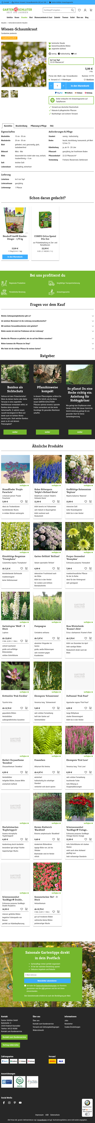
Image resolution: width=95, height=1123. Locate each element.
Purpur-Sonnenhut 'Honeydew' (75, 558)
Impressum (39, 1115)
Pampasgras (40, 626)
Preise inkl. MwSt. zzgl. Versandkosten (63, 76)
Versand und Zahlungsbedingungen (46, 1027)
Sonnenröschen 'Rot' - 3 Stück (45, 898)
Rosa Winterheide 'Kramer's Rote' (75, 627)
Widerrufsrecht (38, 1030)
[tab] (8, 125)
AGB (43, 988)
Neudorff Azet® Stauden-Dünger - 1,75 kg (15, 237)
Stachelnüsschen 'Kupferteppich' (10, 828)
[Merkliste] (21, 501)
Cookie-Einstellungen (72, 1027)
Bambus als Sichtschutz (15, 389)
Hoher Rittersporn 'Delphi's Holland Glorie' (46, 491)
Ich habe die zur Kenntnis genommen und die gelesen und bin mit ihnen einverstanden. (46, 988)
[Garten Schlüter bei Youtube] (20, 1102)
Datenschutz (55, 1115)
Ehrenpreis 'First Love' (77, 760)
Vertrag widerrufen (11, 1045)
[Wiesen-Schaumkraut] (23, 64)
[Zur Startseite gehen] (17, 10)
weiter (15, 432)
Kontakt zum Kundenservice (11, 1031)
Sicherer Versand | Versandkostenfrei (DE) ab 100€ (30, 2)
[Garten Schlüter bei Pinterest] (14, 1102)
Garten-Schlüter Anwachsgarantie (62, 2)
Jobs (66, 1020)
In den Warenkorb (80, 85)
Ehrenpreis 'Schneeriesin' (46, 696)
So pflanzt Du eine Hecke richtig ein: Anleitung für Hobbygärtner (79, 394)
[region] (24, 70)
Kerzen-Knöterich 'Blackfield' (43, 828)
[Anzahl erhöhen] (63, 86)
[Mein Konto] (85, 10)
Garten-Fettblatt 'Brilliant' (47, 556)
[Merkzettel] (79, 10)
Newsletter (69, 1024)
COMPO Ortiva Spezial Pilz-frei (45, 237)
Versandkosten (42, 1120)
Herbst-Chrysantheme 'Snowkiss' (13, 761)
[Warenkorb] (91, 10)
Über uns (36, 1020)
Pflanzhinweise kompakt (47, 389)
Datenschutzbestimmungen (46, 986)
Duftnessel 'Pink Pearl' (77, 696)
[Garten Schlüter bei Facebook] (4, 1102)
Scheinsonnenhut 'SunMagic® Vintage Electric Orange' (76, 828)
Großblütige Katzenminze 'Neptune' (78, 491)
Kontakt (6, 2)
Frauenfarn (39, 760)
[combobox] (56, 10)
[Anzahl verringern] (51, 86)
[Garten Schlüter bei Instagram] (9, 1102)
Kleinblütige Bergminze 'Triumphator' (13, 558)
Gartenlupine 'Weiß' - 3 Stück (13, 627)
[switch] (87, 1114)
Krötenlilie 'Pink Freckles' (14, 696)
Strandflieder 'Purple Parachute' (12, 491)
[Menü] (91, 1100)
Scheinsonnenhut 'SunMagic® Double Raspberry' (12, 898)
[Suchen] (72, 10)
